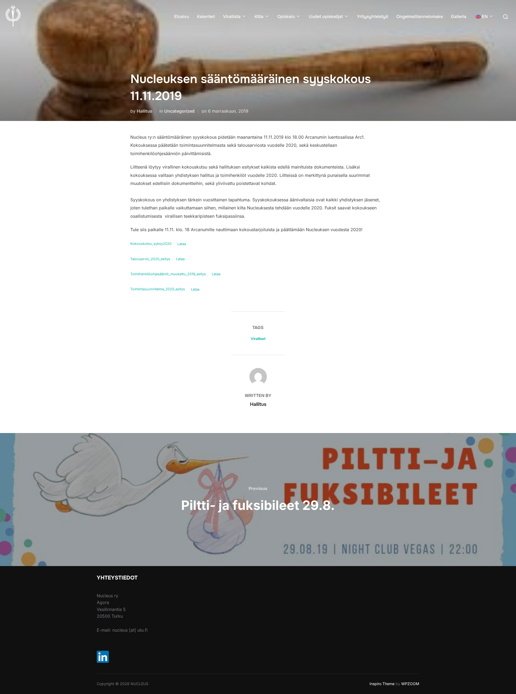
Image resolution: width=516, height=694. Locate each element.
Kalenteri (206, 16)
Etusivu (181, 16)
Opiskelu (286, 16)
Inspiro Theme (382, 683)
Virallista (232, 16)
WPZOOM (410, 683)
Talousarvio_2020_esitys (150, 259)
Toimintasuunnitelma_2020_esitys (157, 289)
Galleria (458, 16)
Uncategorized (179, 111)
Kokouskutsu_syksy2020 (150, 244)
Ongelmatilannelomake (419, 16)
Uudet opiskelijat (326, 16)
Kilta (259, 16)
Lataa (181, 244)
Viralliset (258, 338)
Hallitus (144, 111)
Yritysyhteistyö (372, 16)
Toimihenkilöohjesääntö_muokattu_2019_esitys (168, 274)
